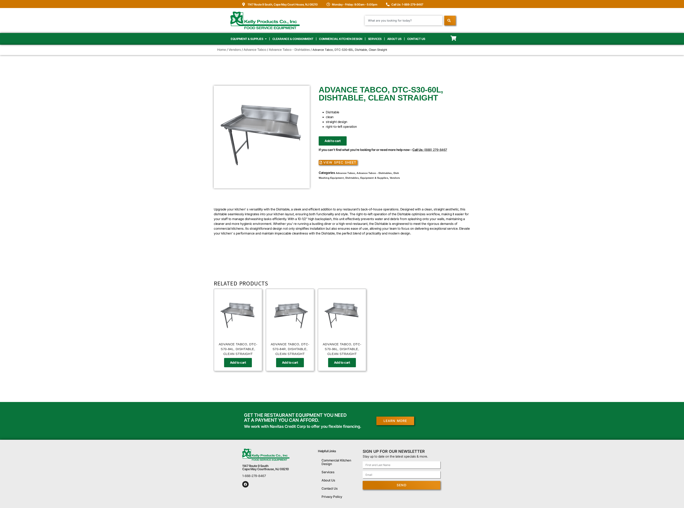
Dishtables (352, 177)
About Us (394, 39)
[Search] (449, 20)
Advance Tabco (254, 49)
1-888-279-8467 (254, 476)
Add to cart (333, 141)
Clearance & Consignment (293, 39)
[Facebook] (245, 484)
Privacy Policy (332, 497)
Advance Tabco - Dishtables (289, 49)
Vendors (235, 49)
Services (375, 39)
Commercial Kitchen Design (340, 39)
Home (221, 49)
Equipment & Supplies (247, 39)
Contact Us (416, 39)
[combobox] (404, 20)
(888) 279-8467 (435, 150)
